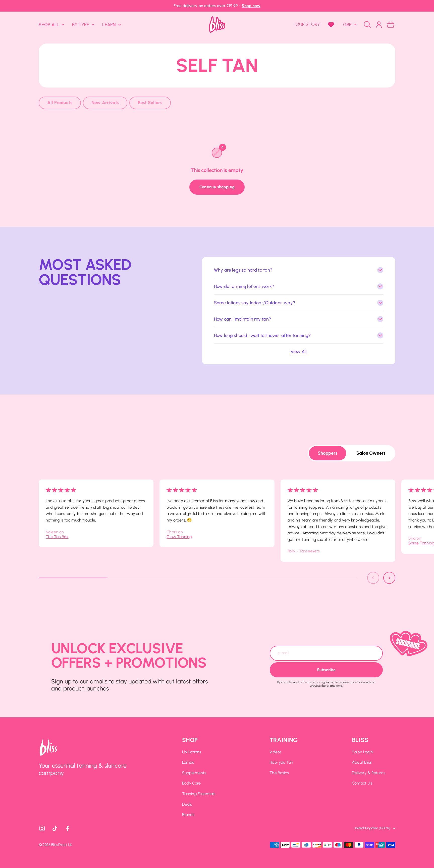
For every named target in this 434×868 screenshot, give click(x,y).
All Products (59, 102)
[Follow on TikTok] (54, 828)
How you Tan (281, 762)
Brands (188, 814)
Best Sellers (150, 102)
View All (299, 351)
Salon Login (362, 752)
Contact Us (362, 783)
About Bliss (362, 762)
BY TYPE (80, 24)
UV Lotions (191, 752)
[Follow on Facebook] (67, 828)
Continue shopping (217, 187)
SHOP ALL (49, 24)
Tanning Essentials (198, 793)
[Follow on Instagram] (42, 828)
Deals (187, 804)
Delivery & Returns (368, 772)
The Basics (279, 772)
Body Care (191, 783)
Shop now (251, 5)
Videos (275, 752)
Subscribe (326, 669)
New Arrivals (105, 102)
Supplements (194, 772)
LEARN (109, 24)
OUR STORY (308, 24)
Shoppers (327, 453)
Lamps (188, 762)
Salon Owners (371, 453)
